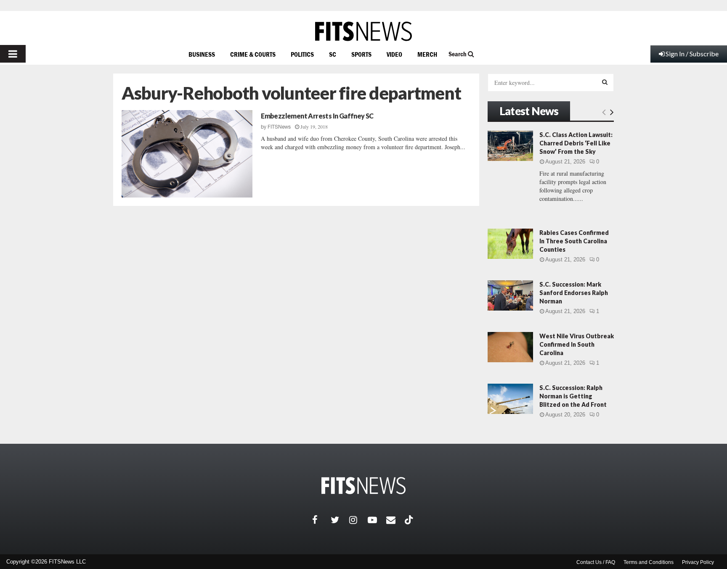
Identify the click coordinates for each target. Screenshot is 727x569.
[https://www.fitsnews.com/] (363, 31)
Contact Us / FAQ (595, 562)
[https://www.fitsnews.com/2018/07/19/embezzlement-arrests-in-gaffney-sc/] (187, 154)
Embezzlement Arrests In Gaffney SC (317, 116)
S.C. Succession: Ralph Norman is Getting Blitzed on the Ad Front (573, 396)
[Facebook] (321, 520)
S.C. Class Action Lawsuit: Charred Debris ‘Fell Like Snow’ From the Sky (576, 143)
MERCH (427, 54)
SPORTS (361, 54)
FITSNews (279, 127)
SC (332, 54)
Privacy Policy (698, 562)
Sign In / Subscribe (692, 54)
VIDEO (394, 54)
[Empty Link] (604, 112)
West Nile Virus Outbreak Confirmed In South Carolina (576, 344)
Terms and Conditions (649, 562)
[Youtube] (377, 520)
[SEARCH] (605, 82)
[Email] (395, 520)
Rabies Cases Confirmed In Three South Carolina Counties (574, 241)
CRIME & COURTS (253, 54)
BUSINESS (201, 54)
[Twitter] (340, 520)
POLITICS (302, 54)
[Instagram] (358, 520)
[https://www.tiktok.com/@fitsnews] (410, 520)
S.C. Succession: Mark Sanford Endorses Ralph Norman (573, 293)
